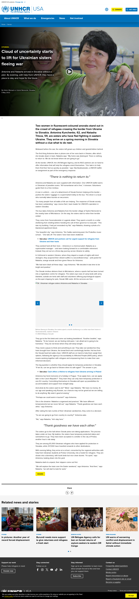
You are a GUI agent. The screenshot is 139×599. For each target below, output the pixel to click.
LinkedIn (61, 569)
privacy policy (9, 596)
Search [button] (100, 9)
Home (3, 24)
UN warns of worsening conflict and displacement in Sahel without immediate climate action (120, 542)
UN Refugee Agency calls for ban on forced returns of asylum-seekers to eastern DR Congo (86, 542)
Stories (9, 24)
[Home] (16, 9)
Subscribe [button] (77, 576)
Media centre (111, 572)
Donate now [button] (8, 571)
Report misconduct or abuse (117, 576)
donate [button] (40, 474)
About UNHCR (11, 18)
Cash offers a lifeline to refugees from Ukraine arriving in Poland (74, 371)
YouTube (51, 569)
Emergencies (47, 18)
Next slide (101, 303)
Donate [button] (118, 9)
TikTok (56, 569)
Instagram (42, 569)
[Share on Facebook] (72, 493)
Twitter (47, 569)
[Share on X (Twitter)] (67, 493)
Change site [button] (19, 2)
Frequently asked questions (117, 566)
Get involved (76, 18)
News (62, 18)
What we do (30, 18)
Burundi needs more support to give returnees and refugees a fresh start (51, 540)
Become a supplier (113, 582)
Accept (131, 595)
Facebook (37, 569)
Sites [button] (106, 9)
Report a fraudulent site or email (118, 579)
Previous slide (38, 303)
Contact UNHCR (112, 569)
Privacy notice (112, 591)
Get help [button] (133, 9)
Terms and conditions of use (128, 591)
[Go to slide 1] (69, 552)
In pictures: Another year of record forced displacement (16, 539)
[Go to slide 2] (71, 552)
